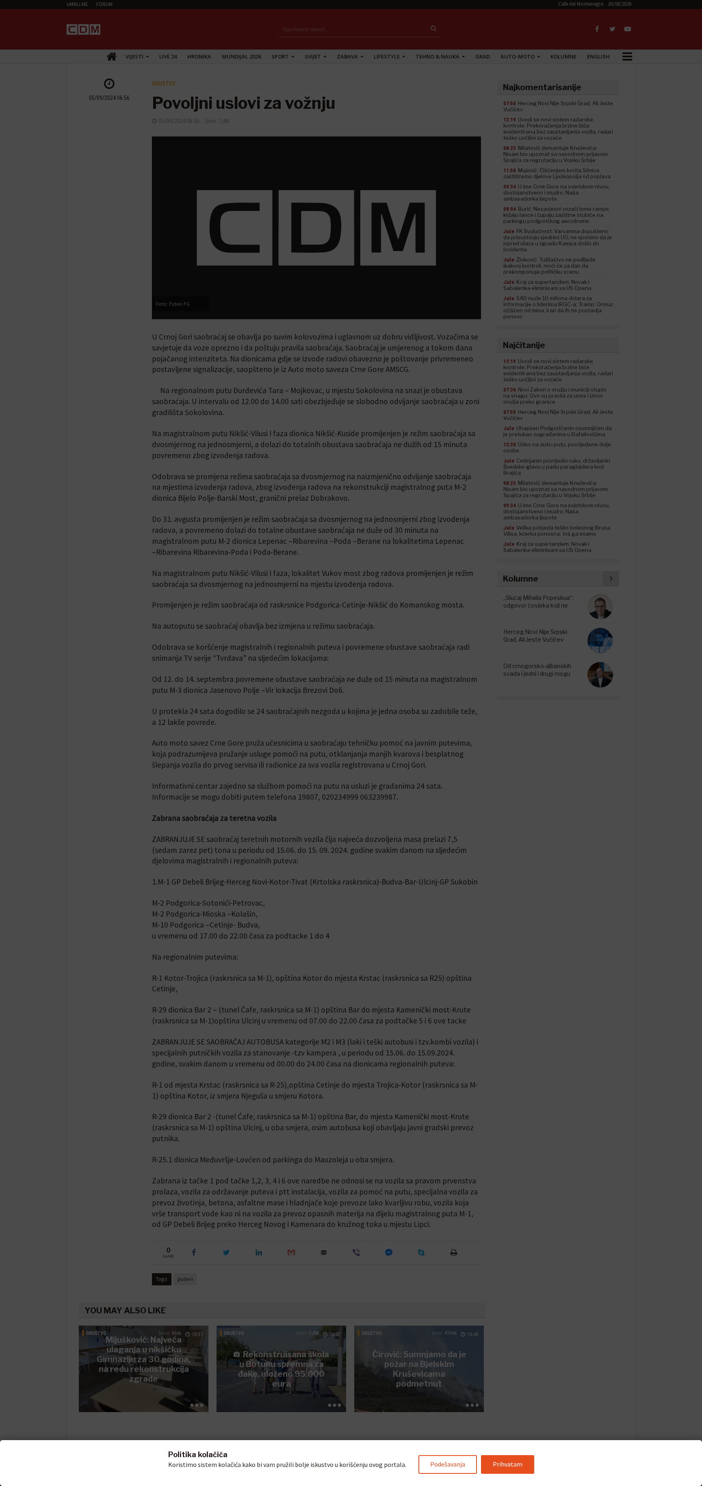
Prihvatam (507, 1464)
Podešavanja (447, 1464)
